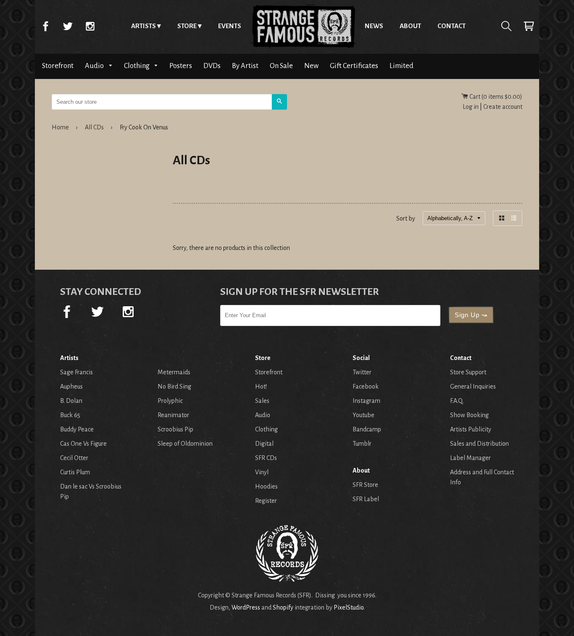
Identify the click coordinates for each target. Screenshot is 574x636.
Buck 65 (70, 415)
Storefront (58, 66)
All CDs (94, 127)
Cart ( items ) (495, 96)
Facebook (45, 26)
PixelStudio (348, 607)
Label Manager (470, 458)
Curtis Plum (75, 472)
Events (229, 25)
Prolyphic (170, 400)
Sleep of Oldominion (185, 443)
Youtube (363, 415)
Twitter (67, 26)
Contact (451, 25)
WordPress (246, 607)
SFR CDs (266, 458)
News (374, 25)
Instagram (89, 26)
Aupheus (71, 386)
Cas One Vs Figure (83, 443)
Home (303, 26)
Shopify (283, 607)
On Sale (281, 66)
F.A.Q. (456, 400)
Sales (262, 400)
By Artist (245, 66)
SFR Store (365, 484)
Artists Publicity (470, 429)
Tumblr (362, 443)
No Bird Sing (174, 386)
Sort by (405, 218)
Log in (471, 106)
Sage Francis (76, 372)
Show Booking (469, 415)
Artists (143, 25)
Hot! (261, 386)
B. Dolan (71, 400)
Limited (401, 66)
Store (187, 25)
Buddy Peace (77, 429)
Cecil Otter (74, 458)
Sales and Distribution (479, 443)
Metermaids (174, 372)
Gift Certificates (354, 66)
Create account (502, 106)
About (410, 25)
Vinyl (262, 472)
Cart (528, 26)
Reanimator (173, 415)
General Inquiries (473, 386)
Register (266, 500)
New (311, 66)
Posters (180, 66)
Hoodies (266, 486)
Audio (95, 66)
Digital (264, 443)
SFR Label (366, 499)
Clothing (137, 66)
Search (506, 26)
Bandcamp (367, 429)
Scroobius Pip (175, 429)
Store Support (468, 372)
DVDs (212, 66)
